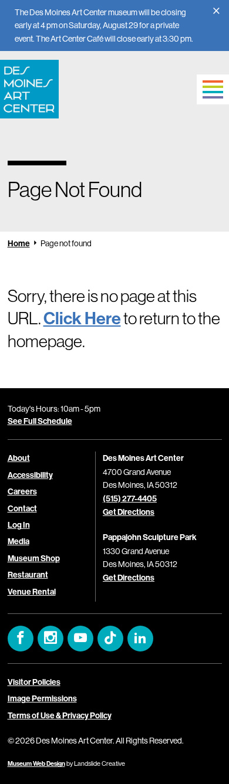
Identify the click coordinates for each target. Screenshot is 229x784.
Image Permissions (42, 699)
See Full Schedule (40, 421)
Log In (19, 525)
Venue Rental (32, 592)
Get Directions (128, 512)
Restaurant (28, 575)
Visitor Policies (34, 682)
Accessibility (30, 475)
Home (19, 244)
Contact (22, 509)
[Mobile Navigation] (213, 89)
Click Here (82, 318)
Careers (22, 492)
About (19, 458)
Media (18, 542)
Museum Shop (34, 559)
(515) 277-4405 (130, 499)
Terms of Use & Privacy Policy (60, 716)
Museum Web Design (36, 764)
